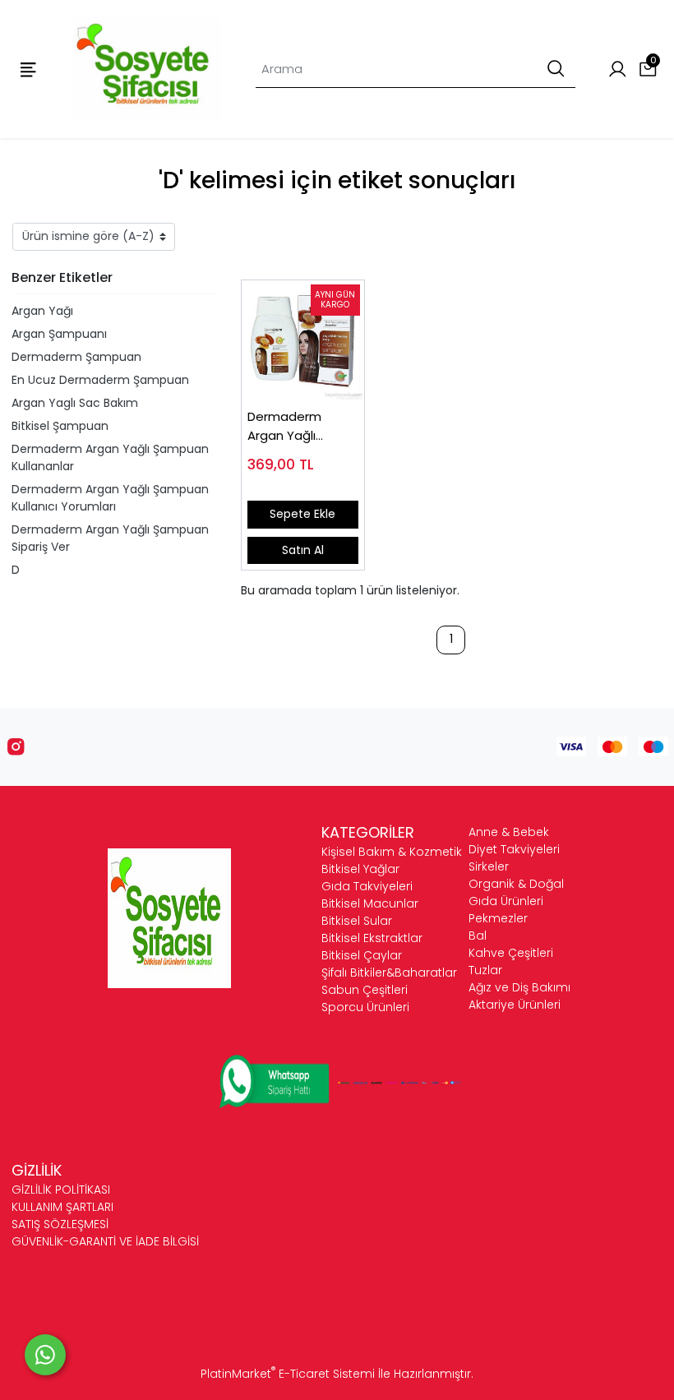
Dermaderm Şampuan (76, 357)
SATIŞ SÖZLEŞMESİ (60, 1224)
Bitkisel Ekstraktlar (371, 938)
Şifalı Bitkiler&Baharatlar (389, 972)
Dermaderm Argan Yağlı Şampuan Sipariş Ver (110, 538)
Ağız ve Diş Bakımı (519, 987)
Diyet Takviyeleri (514, 849)
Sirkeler (489, 866)
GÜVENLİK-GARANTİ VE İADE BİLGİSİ (105, 1241)
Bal (478, 935)
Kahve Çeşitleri (511, 953)
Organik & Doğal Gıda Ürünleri (516, 892)
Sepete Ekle (302, 514)
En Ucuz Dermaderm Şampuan (100, 380)
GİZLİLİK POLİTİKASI (61, 1189)
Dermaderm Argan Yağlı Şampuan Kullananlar (110, 457)
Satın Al (303, 550)
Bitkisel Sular (356, 921)
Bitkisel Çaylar (361, 955)
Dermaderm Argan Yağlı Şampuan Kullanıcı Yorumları (110, 498)
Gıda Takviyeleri (367, 886)
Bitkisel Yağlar (360, 869)
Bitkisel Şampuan (60, 426)
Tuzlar (485, 970)
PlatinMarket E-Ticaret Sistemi (288, 1373)
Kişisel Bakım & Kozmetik (391, 851)
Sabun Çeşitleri (364, 990)
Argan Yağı (42, 311)
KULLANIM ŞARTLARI (62, 1207)
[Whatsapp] (45, 1354)
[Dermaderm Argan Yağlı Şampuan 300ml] (303, 341)
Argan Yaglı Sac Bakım (75, 403)
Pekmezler (498, 918)
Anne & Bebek (509, 832)
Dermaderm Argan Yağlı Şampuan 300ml (297, 426)
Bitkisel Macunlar (369, 903)
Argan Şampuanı (59, 334)
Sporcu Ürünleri (365, 1007)
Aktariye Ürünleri (515, 1004)
